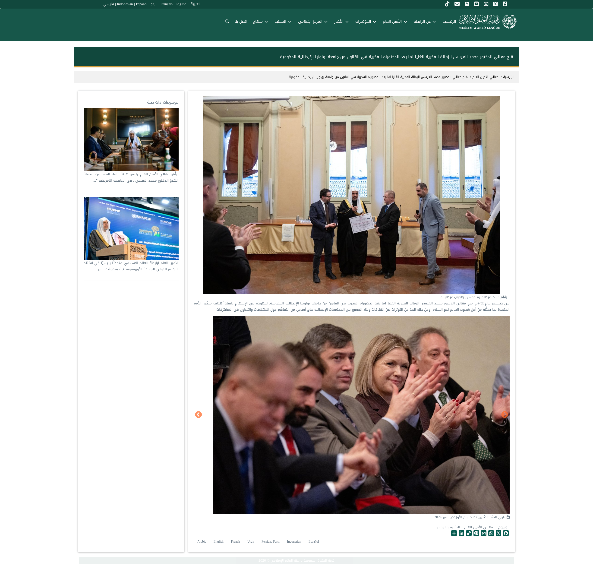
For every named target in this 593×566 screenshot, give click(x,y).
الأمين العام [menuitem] (392, 21)
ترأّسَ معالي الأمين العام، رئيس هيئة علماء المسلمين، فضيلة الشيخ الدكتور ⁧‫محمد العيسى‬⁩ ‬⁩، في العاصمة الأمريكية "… (131, 177)
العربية (196, 4)
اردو (153, 4)
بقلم (503, 297)
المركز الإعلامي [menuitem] (310, 21)
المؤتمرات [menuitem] (363, 21)
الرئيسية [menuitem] (449, 21)
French (235, 541)
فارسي (108, 4)
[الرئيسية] (488, 22)
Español (142, 4)
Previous (505, 415)
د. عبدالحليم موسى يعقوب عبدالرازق (467, 297)
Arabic (201, 541)
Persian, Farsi (271, 541)
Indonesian (125, 4)
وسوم (502, 527)
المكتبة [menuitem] (280, 21)
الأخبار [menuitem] (339, 21)
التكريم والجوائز (448, 527)
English (219, 541)
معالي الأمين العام (478, 527)
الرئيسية (508, 77)
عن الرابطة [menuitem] (422, 21)
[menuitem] (227, 22)
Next (198, 415)
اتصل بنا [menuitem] (241, 21)
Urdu (250, 541)
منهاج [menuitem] (258, 21)
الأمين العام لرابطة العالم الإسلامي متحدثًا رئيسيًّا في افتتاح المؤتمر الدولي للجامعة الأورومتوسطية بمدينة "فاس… (131, 266)
